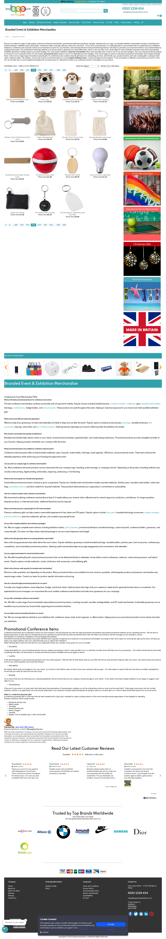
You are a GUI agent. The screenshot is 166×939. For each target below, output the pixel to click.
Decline (111, 929)
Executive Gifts (74, 22)
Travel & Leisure (126, 22)
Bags (24, 22)
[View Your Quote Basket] (158, 16)
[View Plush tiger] (45, 97)
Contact (143, 4)
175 (51, 70)
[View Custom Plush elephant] (100, 97)
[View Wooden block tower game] (72, 135)
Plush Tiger (45, 99)
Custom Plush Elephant (100, 99)
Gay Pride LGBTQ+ (142, 175)
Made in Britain (138, 316)
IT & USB (109, 22)
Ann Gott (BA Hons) (24, 727)
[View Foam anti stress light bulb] (100, 173)
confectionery (18, 408)
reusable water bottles (150, 404)
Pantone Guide (51, 886)
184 (58, 70)
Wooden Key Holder (72, 175)
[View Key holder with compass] (45, 211)
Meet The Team (157, 4)
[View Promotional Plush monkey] (72, 97)
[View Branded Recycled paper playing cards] (17, 173)
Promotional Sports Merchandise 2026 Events (142, 144)
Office (117, 22)
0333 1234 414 (133, 8)
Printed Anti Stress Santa (45, 175)
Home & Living (98, 22)
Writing (136, 22)
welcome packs (49, 408)
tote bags (126, 423)
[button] (5, 775)
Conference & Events (44, 22)
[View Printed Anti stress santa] (45, 173)
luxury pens (110, 513)
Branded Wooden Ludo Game (100, 137)
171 (27, 70)
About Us (11, 888)
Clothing (31, 22)
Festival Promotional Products (136, 109)
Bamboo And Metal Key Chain (17, 99)
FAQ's (148, 4)
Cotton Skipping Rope (45, 137)
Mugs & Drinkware (60, 22)
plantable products (17, 487)
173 (39, 70)
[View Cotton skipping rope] (45, 135)
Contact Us (12, 898)
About (136, 4)
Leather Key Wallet (17, 213)
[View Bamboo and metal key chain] (17, 97)
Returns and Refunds (90, 893)
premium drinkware (12, 517)
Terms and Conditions (91, 886)
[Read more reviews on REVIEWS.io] (150, 798)
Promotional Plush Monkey (72, 99)
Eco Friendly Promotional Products (136, 74)
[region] (83, 775)
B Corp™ (86, 898)
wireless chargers (151, 513)
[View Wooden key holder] (72, 173)
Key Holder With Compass (45, 213)
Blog (131, 4)
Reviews (11, 893)
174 (45, 70)
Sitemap (11, 896)
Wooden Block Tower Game (72, 137)
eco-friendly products (45, 427)
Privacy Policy (88, 888)
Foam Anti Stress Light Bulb (100, 175)
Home (125, 4)
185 (64, 70)
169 (15, 70)
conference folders (118, 404)
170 (21, 70)
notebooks (131, 404)
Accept (111, 924)
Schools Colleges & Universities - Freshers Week (142, 214)
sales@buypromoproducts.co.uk (135, 12)
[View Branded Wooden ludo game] (100, 135)
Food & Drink (86, 22)
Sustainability (88, 896)
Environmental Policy (91, 891)
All (142, 22)
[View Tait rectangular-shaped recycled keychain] (72, 211)
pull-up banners (71, 528)
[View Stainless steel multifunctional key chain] (17, 135)
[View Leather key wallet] (17, 211)
